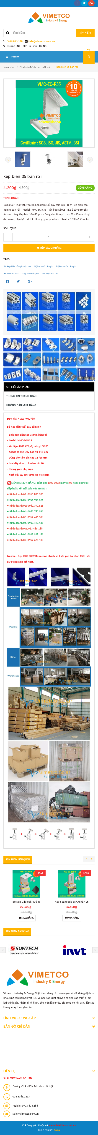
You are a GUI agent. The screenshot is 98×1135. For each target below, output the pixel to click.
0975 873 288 (15, 41)
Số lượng (9, 228)
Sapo (57, 1130)
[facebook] (77, 3)
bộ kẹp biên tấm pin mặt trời (17, 266)
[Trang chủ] (49, 17)
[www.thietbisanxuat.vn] (49, 977)
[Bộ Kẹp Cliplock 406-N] (26, 884)
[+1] (29, 282)
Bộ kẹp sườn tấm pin (66, 266)
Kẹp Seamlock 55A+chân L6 (72, 901)
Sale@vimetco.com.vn (41, 41)
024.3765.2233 (21, 1096)
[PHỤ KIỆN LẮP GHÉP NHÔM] (49, 359)
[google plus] (91, 3)
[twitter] (84, 3)
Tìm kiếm (85, 32)
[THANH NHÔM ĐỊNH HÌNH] (49, 311)
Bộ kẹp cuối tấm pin (43, 266)
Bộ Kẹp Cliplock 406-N (26, 901)
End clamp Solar (11, 273)
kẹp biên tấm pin (31, 273)
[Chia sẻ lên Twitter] (18, 282)
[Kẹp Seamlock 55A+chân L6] (71, 884)
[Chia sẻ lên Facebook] (7, 282)
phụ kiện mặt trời (50, 273)
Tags (6, 259)
